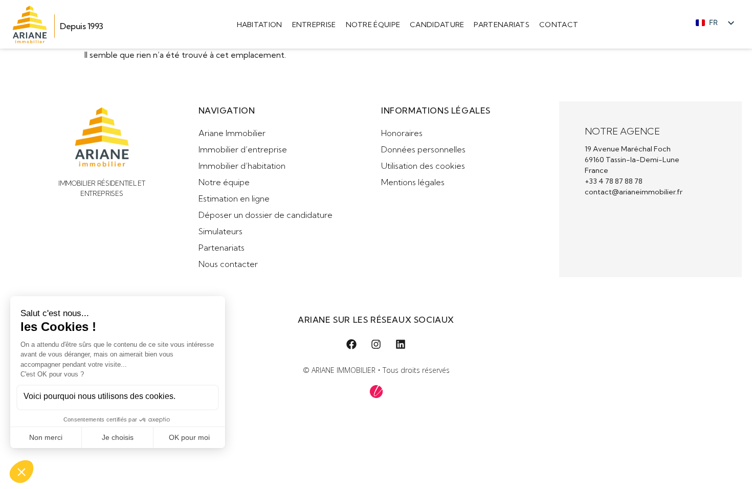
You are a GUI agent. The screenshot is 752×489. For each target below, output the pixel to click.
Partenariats (501, 24)
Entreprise (314, 24)
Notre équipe (373, 24)
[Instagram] (376, 344)
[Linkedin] (400, 344)
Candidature (437, 24)
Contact (558, 24)
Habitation (259, 24)
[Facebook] (351, 344)
